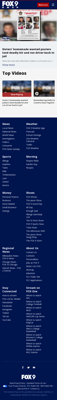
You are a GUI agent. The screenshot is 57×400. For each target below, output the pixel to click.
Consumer (7, 145)
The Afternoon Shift (35, 231)
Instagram (7, 309)
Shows (30, 192)
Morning (31, 156)
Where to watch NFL (33, 296)
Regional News (8, 249)
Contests (30, 255)
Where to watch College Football (34, 303)
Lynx (4, 178)
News (6, 124)
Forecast (30, 131)
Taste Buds (31, 227)
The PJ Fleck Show (35, 220)
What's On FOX (33, 266)
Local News (7, 128)
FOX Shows (31, 196)
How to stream (9, 295)
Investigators (8, 138)
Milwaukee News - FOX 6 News (11, 257)
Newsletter (7, 302)
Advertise (30, 273)
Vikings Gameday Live (34, 215)
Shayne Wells (32, 160)
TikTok (5, 316)
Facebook (7, 306)
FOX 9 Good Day (34, 203)
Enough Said (32, 210)
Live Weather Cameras (32, 140)
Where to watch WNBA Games (33, 345)
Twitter (5, 313)
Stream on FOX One (33, 289)
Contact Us (31, 252)
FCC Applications (34, 280)
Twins (5, 167)
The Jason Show (34, 200)
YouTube (6, 320)
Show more (8, 64)
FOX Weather (32, 148)
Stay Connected (9, 289)
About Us (32, 248)
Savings (6, 210)
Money (6, 192)
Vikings (5, 160)
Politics (5, 142)
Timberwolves (9, 174)
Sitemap (30, 269)
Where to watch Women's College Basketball (34, 337)
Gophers (6, 164)
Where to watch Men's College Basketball (33, 329)
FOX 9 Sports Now (35, 224)
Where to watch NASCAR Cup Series (35, 315)
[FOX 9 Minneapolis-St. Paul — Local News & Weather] (10, 4)
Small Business (9, 207)
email (34, 367)
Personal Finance (10, 196)
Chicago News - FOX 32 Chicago (9, 263)
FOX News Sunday (11, 149)
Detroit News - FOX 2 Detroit (11, 269)
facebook (23, 367)
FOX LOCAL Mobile (11, 299)
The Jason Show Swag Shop (34, 235)
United (5, 181)
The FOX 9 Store (34, 240)
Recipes (29, 167)
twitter (28, 367)
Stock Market (8, 203)
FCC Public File (33, 276)
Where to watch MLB (33, 309)
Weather (32, 124)
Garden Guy (31, 164)
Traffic (29, 144)
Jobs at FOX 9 (32, 262)
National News (9, 131)
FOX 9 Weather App (35, 128)
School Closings (33, 135)
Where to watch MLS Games (33, 351)
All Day (29, 207)
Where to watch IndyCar (33, 321)
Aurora (5, 185)
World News (8, 135)
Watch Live (43, 5)
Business (6, 200)
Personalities (32, 259)
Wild (4, 171)
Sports (6, 156)
